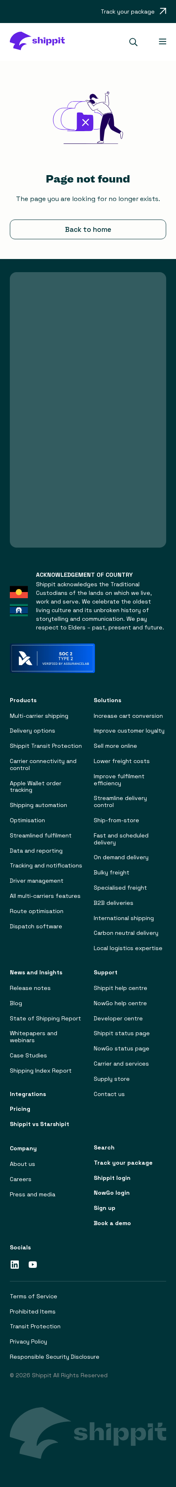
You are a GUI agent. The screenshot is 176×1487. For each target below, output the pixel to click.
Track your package (123, 1162)
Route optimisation (36, 911)
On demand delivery (121, 857)
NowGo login (112, 1192)
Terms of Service (33, 1296)
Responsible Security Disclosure (54, 1356)
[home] (37, 42)
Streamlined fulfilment (41, 835)
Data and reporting (36, 850)
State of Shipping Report (45, 1018)
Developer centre (118, 1018)
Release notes (30, 988)
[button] (137, 42)
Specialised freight (120, 887)
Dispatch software (36, 926)
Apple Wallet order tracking (35, 787)
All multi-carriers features (45, 896)
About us (22, 1164)
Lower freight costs (122, 761)
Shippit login (112, 1178)
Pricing (20, 1108)
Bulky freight (111, 872)
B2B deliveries (113, 903)
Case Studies (28, 1055)
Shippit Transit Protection (46, 745)
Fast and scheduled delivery (121, 839)
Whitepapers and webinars (33, 1037)
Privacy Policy (28, 1341)
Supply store (112, 1078)
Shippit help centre (120, 988)
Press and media (32, 1194)
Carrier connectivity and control (43, 765)
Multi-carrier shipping (39, 715)
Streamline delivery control (120, 802)
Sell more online (115, 745)
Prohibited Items (33, 1311)
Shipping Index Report (41, 1070)
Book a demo (112, 1223)
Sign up (104, 1208)
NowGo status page (121, 1048)
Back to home (88, 229)
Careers (21, 1179)
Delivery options (32, 730)
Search (104, 1147)
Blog (16, 1003)
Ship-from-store (116, 820)
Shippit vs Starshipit (39, 1124)
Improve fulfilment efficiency (119, 780)
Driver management (36, 880)
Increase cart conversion (128, 715)
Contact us (109, 1094)
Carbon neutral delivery (126, 933)
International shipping (124, 918)
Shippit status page (122, 1033)
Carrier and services (121, 1063)
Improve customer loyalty (129, 730)
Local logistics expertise (128, 948)
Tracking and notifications (46, 865)
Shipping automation (38, 805)
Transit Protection (35, 1326)
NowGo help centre (120, 1003)
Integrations (28, 1094)
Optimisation (27, 820)
